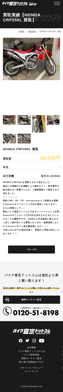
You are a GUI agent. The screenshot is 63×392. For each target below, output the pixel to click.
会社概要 (31, 347)
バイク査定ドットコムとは (31, 351)
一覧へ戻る (31, 249)
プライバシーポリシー (31, 368)
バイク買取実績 (31, 355)
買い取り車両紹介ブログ (31, 362)
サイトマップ (31, 371)
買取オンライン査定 (31, 358)
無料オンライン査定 (31, 299)
